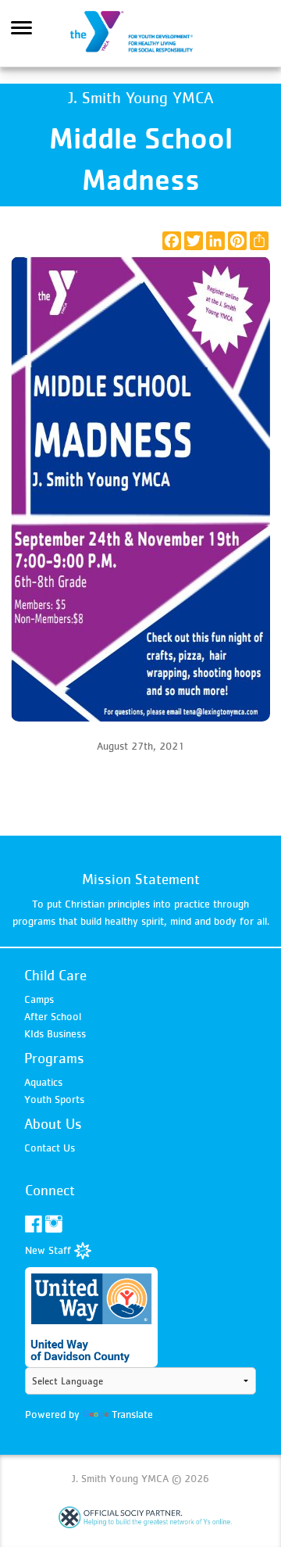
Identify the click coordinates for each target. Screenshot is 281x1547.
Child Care (55, 975)
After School (52, 1016)
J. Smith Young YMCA (140, 33)
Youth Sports (54, 1099)
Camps (39, 999)
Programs (54, 1058)
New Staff (49, 1250)
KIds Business (55, 1033)
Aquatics (43, 1082)
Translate (132, 1414)
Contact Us (49, 1147)
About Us (53, 1123)
